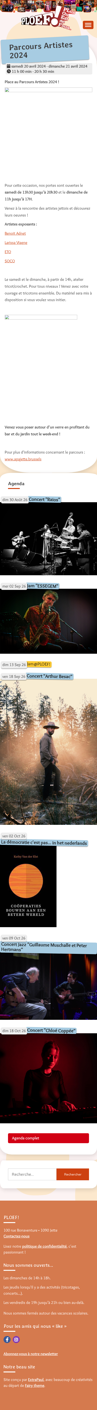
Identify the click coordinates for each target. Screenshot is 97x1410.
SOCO (10, 261)
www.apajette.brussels (23, 459)
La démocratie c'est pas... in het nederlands (44, 842)
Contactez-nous (16, 1236)
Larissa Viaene (16, 242)
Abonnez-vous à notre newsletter (31, 1353)
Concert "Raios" (44, 499)
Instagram (16, 1339)
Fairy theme (34, 1385)
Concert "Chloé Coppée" (51, 1030)
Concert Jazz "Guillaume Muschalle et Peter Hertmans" (44, 946)
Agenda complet (25, 1138)
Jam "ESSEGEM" (42, 586)
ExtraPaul (36, 1379)
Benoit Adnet (15, 233)
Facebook (7, 1339)
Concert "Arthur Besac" (49, 676)
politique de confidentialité (44, 1246)
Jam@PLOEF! (38, 664)
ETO (8, 251)
